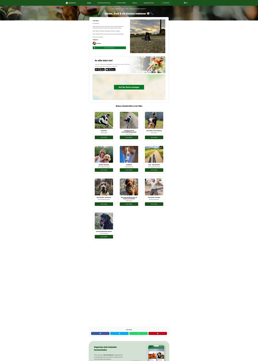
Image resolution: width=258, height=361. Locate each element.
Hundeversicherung (104, 3)
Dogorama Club (149, 3)
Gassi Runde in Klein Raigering (154, 130)
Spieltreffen (104, 130)
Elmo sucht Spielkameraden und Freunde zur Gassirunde (129, 198)
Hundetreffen (117, 8)
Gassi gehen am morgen (154, 197)
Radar (89, 3)
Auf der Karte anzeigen (129, 87)
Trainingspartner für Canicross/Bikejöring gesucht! (129, 131)
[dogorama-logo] (71, 3)
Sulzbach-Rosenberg (104, 164)
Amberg (123, 8)
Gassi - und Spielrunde (154, 164)
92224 (127, 8)
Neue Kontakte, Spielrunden (104, 197)
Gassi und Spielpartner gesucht (104, 231)
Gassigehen (129, 164)
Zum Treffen (104, 137)
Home (113, 8)
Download (166, 2)
